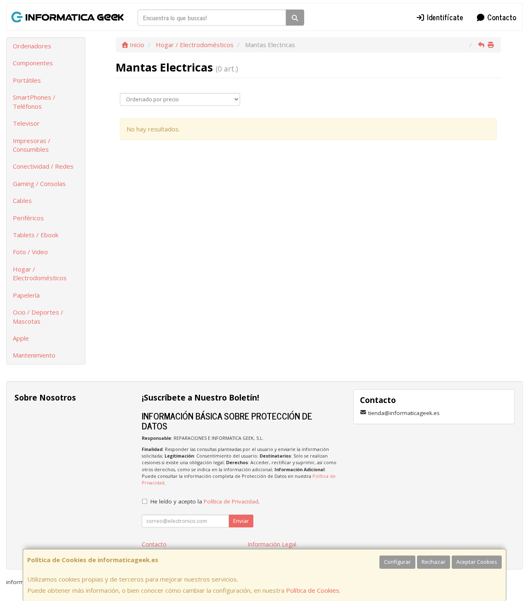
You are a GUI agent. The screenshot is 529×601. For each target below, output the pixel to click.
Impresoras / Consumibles (31, 144)
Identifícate (444, 17)
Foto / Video (30, 252)
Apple (21, 338)
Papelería (26, 295)
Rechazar (434, 561)
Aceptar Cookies (476, 561)
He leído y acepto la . (205, 501)
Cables (22, 200)
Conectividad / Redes (43, 166)
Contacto (500, 17)
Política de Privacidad (231, 501)
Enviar (241, 521)
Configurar (397, 561)
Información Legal (272, 544)
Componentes (33, 63)
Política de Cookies (312, 590)
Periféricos (28, 218)
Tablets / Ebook (35, 235)
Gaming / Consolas (39, 183)
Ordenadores (32, 46)
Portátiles (27, 80)
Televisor (26, 123)
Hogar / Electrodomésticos (40, 273)
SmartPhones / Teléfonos (34, 101)
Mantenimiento (34, 355)
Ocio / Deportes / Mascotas (38, 316)
